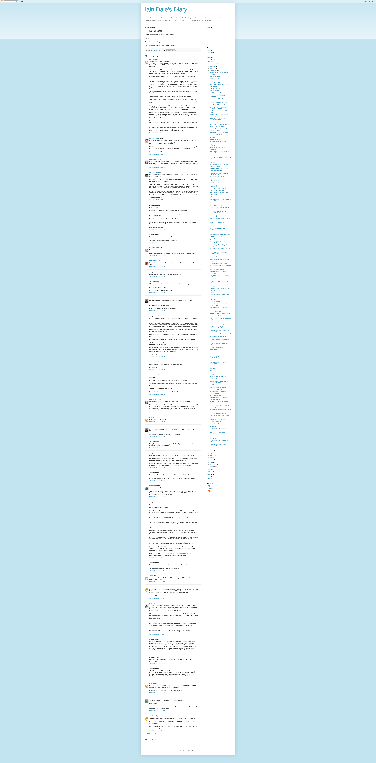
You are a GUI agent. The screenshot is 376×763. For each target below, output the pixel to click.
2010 (209, 55)
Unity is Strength (214, 197)
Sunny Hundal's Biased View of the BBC (220, 313)
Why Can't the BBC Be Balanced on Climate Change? (219, 165)
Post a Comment (151, 733)
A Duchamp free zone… (216, 436)
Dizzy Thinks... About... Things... (218, 387)
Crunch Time (213, 351)
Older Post (197, 737)
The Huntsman (153, 587)
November (213, 66)
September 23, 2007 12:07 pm (157, 692)
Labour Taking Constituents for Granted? (220, 333)
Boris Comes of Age (215, 76)
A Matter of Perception (215, 292)
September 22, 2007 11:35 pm (157, 310)
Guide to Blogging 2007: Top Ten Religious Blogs (218, 444)
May (211, 457)
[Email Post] (164, 50)
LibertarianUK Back (215, 297)
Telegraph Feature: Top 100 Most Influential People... (218, 81)
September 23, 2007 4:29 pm (157, 710)
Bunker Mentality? (214, 349)
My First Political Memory (216, 236)
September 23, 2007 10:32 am (157, 663)
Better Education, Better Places (218, 376)
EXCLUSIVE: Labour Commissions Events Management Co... (219, 108)
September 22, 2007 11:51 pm (157, 436)
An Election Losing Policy (216, 426)
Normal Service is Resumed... (217, 269)
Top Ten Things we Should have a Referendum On (219, 392)
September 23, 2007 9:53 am (157, 634)
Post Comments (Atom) (158, 740)
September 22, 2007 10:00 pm (157, 154)
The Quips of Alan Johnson (217, 176)
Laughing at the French (216, 395)
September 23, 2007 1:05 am (157, 557)
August (212, 451)
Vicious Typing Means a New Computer (220, 124)
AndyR (151, 575)
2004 (209, 474)
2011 (209, 52)
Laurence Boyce (154, 159)
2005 (209, 472)
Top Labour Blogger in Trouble (218, 413)
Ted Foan (151, 298)
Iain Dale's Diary (166, 9)
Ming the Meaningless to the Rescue (219, 405)
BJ (150, 417)
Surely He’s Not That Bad (216, 354)
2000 (209, 479)
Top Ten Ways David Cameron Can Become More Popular (219, 304)
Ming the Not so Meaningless (217, 279)
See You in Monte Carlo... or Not (218, 203)
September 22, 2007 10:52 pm (157, 242)
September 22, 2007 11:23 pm (157, 292)
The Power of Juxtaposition (217, 379)
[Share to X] (171, 50)
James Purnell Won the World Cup (219, 105)
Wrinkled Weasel (154, 172)
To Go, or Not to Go (215, 322)
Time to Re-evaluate (215, 301)
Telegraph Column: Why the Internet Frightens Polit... (219, 260)
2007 (209, 62)
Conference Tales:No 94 (216, 135)
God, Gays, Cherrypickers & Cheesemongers (217, 223)
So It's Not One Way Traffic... (217, 126)
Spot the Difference (215, 239)
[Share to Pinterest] (175, 50)
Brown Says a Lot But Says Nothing (219, 192)
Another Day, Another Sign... (217, 139)
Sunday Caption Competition (217, 226)
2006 (209, 469)
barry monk (152, 59)
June (211, 455)
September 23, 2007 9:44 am (157, 598)
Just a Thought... (214, 194)
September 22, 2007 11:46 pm (157, 412)
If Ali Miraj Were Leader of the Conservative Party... (217, 119)
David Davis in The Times (216, 93)
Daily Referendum (154, 138)
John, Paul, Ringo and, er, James (218, 102)
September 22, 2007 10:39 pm (157, 200)
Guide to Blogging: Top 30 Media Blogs (220, 234)
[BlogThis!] (169, 50)
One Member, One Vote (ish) (217, 419)
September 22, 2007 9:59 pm (157, 133)
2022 (209, 50)
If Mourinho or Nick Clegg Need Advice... (220, 294)
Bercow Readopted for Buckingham (219, 122)
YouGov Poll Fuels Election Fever (218, 263)
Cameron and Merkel (215, 366)
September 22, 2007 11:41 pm (157, 394)
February (212, 464)
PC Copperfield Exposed (216, 347)
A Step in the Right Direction (217, 389)
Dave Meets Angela (215, 368)
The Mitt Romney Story (216, 311)
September (213, 70)
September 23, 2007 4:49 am (157, 581)
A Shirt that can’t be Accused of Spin (219, 316)
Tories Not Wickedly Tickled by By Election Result (218, 253)
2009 (209, 57)
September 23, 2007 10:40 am (157, 678)
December (213, 64)
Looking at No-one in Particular (218, 141)
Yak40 (151, 698)
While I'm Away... (214, 438)
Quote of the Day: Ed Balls (216, 205)
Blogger (195, 750)
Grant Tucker (213, 486)
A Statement (213, 407)
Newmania (152, 603)
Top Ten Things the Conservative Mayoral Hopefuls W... (218, 429)
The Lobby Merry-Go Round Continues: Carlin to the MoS (220, 249)
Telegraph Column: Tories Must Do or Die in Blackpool (219, 129)
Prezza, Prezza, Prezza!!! (216, 424)
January (212, 466)
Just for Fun (213, 299)
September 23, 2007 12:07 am (157, 496)
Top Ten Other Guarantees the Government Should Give (218, 327)
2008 (209, 59)
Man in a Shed (153, 485)
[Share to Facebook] (173, 50)
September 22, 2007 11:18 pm (157, 276)
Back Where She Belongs (216, 385)
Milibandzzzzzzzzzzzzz (216, 170)
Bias (211, 370)
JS (210, 491)
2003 (209, 476)
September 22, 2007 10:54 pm (157, 255)
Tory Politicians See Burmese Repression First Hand (217, 179)
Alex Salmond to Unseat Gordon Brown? (220, 132)
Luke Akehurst (153, 260)
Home (173, 737)
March (211, 462)
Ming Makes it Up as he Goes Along (219, 360)
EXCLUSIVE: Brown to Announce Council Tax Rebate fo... (218, 189)
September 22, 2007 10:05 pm (157, 167)
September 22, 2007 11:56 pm (157, 467)
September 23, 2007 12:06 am (157, 480)
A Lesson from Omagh (215, 421)
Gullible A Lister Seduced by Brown (219, 168)
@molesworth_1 (153, 716)
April (211, 460)
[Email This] (167, 50)
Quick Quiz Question (215, 155)
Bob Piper (152, 683)
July (211, 453)
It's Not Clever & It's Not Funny (217, 182)
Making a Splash (214, 448)
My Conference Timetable (216, 88)
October (212, 68)
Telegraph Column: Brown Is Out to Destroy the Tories (219, 381)
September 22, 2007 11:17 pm (157, 266)
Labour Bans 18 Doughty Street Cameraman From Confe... (218, 212)
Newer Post (148, 737)
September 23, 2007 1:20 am (157, 570)
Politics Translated (214, 232)
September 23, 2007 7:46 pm (157, 730)
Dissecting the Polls (215, 90)
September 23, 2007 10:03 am (157, 652)
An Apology (213, 137)
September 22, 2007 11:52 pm (157, 447)
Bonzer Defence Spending (217, 324)
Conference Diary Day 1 (216, 78)
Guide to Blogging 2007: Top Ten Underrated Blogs (218, 398)
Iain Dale (212, 488)
